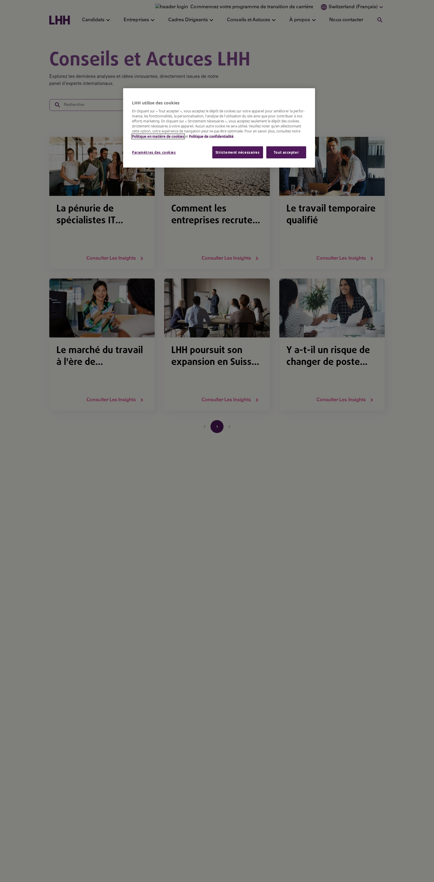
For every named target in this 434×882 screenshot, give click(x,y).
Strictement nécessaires (238, 152)
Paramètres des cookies (154, 152)
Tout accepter (286, 152)
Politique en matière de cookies (158, 136)
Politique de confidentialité (211, 136)
